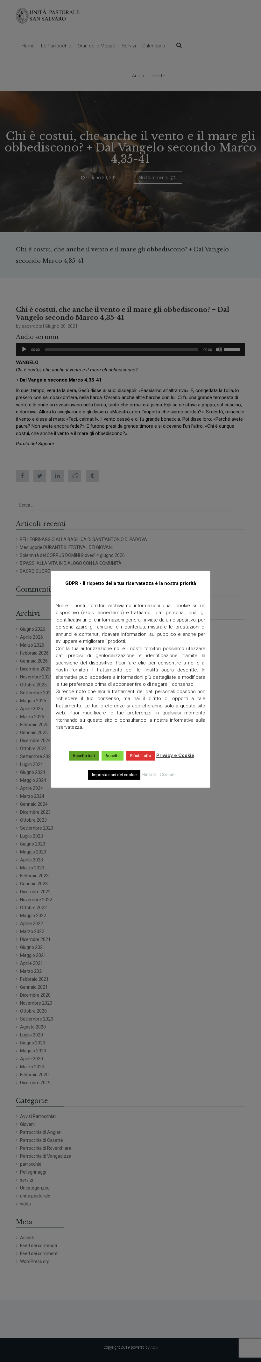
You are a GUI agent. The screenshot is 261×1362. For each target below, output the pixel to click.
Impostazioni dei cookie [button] (114, 774)
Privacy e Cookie (175, 755)
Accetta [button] (112, 755)
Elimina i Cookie (158, 774)
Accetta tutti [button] (84, 755)
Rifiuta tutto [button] (140, 755)
